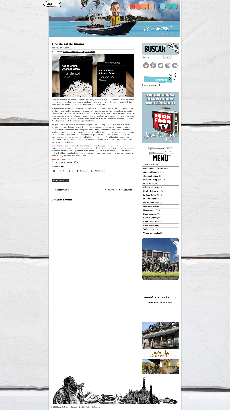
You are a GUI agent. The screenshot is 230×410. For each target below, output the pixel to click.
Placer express (149, 214)
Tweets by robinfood (151, 85)
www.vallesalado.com (61, 159)
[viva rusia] (160, 279)
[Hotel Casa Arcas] (160, 373)
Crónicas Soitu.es (150, 176)
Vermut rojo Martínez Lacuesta (119, 190)
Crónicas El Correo (151, 172)
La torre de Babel (150, 199)
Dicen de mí (148, 184)
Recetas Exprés (150, 218)
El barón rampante (151, 187)
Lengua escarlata (88, 52)
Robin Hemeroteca (151, 225)
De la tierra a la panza (152, 180)
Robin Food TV (149, 222)
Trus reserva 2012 (60, 190)
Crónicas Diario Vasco (72, 52)
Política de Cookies (93, 407)
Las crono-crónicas (151, 203)
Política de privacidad (77, 407)
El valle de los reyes (151, 191)
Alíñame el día (149, 164)
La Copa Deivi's (149, 195)
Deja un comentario (60, 180)
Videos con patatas (151, 233)
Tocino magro (149, 229)
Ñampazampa (149, 210)
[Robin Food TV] (160, 142)
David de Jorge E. (63, 48)
